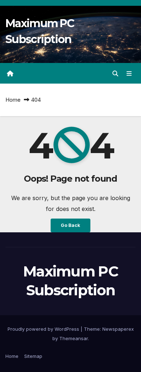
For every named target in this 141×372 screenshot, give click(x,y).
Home (13, 99)
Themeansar (73, 338)
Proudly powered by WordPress (44, 329)
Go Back (70, 225)
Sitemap (33, 356)
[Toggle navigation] (129, 73)
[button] (115, 73)
